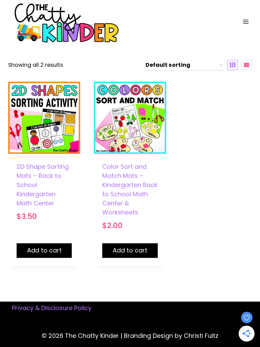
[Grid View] (232, 65)
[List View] (246, 65)
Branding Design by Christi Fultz (171, 335)
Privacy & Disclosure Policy (51, 308)
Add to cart (44, 250)
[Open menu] (245, 22)
